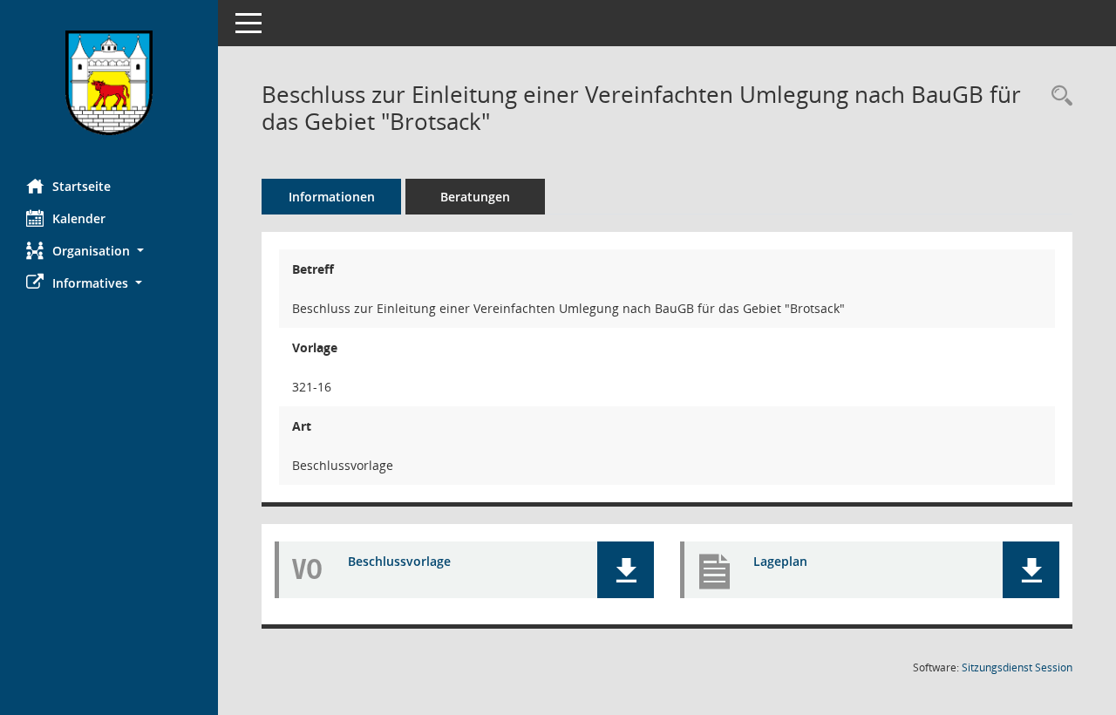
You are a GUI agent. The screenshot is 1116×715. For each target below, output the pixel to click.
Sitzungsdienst (1017, 667)
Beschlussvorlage (399, 561)
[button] (109, 251)
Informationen (332, 196)
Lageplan (780, 561)
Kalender (78, 218)
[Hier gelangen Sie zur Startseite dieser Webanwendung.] (109, 83)
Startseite (81, 186)
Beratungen (475, 196)
